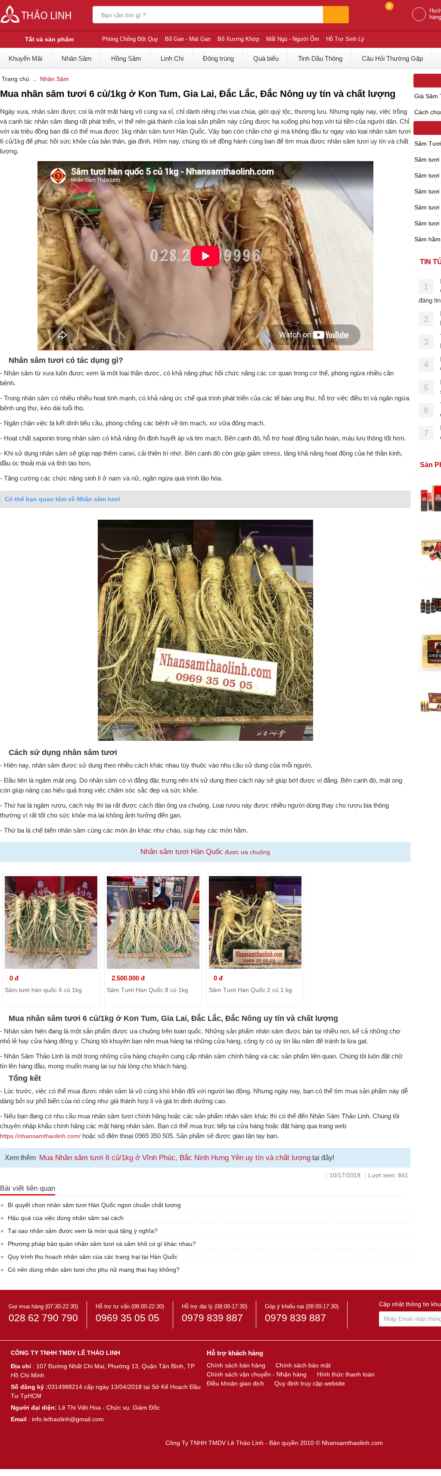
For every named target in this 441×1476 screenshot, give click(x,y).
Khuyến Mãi (25, 58)
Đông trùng (218, 58)
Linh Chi (172, 58)
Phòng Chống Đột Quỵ (130, 39)
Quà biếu (266, 58)
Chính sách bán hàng (236, 1365)
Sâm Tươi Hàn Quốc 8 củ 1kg (147, 989)
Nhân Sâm (77, 58)
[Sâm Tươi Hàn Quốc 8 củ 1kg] (153, 922)
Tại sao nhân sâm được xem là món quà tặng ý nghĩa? (83, 1230)
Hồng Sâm (126, 58)
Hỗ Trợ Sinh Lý (345, 39)
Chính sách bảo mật (303, 1365)
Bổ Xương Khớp (238, 39)
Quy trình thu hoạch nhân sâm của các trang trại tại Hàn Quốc (92, 1256)
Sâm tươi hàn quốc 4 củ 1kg (43, 989)
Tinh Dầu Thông (320, 58)
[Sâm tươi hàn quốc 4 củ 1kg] (51, 922)
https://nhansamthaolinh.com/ (40, 1136)
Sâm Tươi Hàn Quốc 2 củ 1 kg (250, 989)
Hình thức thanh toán (346, 1374)
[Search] (336, 14)
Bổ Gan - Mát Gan (188, 39)
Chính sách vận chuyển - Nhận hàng (257, 1374)
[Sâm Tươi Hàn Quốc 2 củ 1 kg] (255, 922)
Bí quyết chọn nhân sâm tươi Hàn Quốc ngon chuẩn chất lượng (94, 1204)
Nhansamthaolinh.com (352, 1442)
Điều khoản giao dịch (235, 1383)
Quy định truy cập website (309, 1383)
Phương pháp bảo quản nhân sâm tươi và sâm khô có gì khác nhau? (102, 1243)
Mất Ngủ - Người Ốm (292, 39)
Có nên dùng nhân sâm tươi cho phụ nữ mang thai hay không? (94, 1269)
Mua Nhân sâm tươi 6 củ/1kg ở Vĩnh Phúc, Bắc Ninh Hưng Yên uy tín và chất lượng (175, 1158)
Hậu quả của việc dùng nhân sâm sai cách (66, 1217)
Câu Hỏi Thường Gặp (392, 58)
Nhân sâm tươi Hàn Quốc (181, 852)
